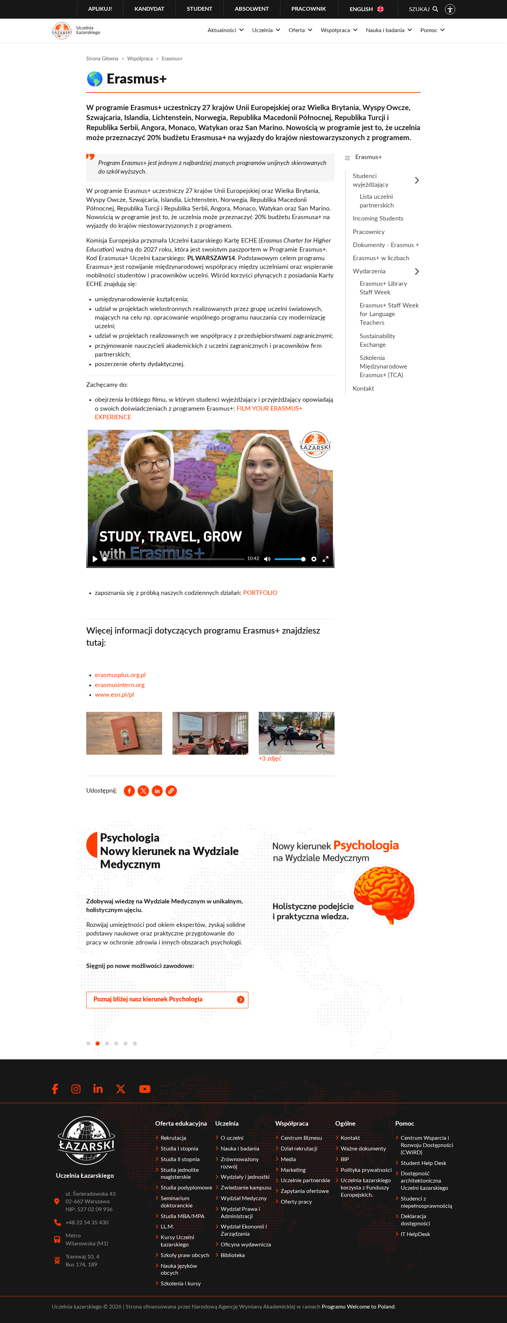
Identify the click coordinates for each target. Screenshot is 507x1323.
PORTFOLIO (260, 593)
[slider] (173, 559)
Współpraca (140, 59)
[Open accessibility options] (450, 9)
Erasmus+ (368, 157)
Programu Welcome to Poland (357, 1307)
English (361, 9)
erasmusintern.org (120, 685)
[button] (171, 790)
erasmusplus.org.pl (120, 675)
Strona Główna (102, 59)
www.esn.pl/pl (114, 695)
